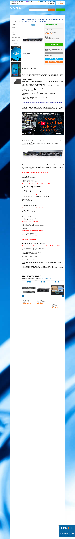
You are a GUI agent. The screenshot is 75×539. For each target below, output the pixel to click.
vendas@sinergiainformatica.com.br (47, 1)
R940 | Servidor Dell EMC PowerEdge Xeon (41, 298)
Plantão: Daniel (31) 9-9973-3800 (66, 535)
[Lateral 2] (16, 69)
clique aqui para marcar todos (45, 278)
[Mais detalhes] (29, 290)
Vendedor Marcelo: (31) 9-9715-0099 (67, 533)
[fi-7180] (16, 81)
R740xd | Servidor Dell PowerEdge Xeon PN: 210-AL (28, 298)
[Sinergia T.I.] (18, 8)
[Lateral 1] (16, 53)
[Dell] (33, 25)
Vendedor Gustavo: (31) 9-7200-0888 (67, 532)
